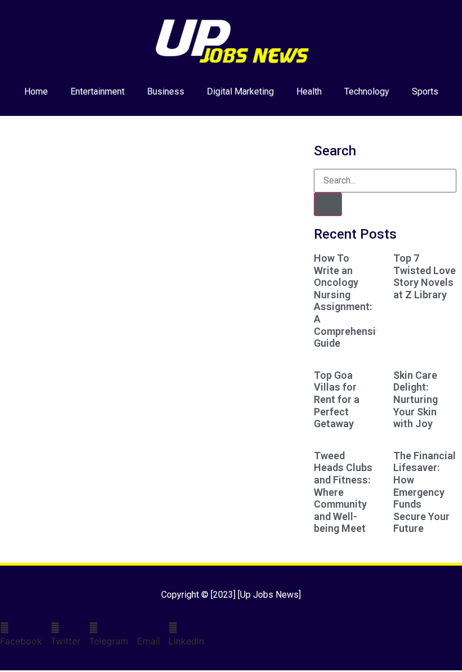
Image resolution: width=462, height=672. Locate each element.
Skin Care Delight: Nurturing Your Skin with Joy (415, 399)
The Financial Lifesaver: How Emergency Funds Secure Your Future (424, 492)
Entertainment (97, 91)
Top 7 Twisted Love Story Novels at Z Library (424, 276)
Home (36, 91)
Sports (425, 91)
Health (309, 91)
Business (165, 91)
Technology (366, 91)
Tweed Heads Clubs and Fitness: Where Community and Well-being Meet (343, 492)
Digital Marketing (240, 91)
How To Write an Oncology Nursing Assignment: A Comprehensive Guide (350, 300)
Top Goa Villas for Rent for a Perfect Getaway (336, 399)
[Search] (328, 204)
